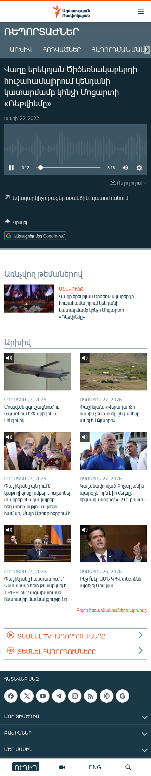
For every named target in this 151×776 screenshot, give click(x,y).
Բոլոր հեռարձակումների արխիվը (112, 610)
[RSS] (90, 696)
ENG (95, 767)
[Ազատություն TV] (62, 767)
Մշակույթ (71, 289)
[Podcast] (106, 696)
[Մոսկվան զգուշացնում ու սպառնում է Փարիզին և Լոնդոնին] (37, 371)
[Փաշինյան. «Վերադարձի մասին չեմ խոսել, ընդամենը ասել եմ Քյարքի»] (113, 371)
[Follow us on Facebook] (11, 696)
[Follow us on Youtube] (43, 696)
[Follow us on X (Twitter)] (26, 696)
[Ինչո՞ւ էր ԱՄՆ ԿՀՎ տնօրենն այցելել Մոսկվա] (113, 543)
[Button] (16, 223)
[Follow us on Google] (122, 696)
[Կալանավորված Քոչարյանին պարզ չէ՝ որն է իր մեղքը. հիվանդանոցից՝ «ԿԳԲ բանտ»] (113, 451)
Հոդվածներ (62, 49)
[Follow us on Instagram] (74, 696)
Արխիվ (21, 49)
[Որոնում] (128, 767)
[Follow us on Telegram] (58, 696)
